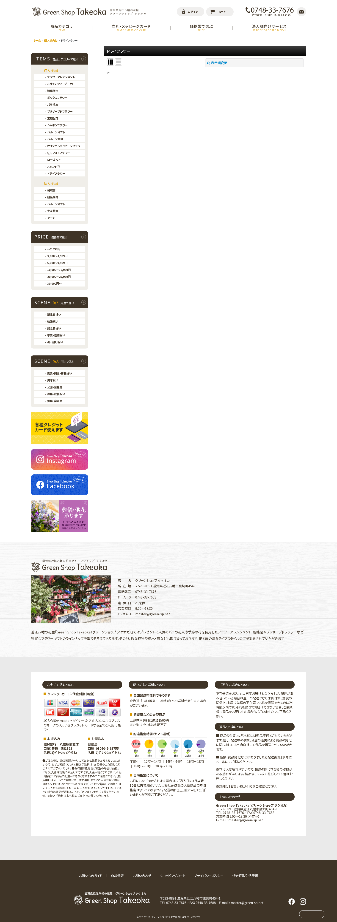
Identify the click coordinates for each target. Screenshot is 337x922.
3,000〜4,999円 (57, 256)
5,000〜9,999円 (57, 263)
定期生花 (52, 118)
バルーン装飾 (55, 139)
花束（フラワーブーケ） (60, 84)
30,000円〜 (54, 283)
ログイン (193, 12)
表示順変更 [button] (219, 62)
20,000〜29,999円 (59, 276)
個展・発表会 (54, 401)
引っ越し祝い (55, 342)
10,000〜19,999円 (59, 270)
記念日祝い (54, 328)
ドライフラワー (56, 173)
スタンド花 (53, 166)
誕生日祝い (54, 314)
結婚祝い (52, 321)
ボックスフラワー (57, 97)
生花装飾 (52, 211)
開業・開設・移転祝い (59, 373)
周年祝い (52, 380)
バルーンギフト (56, 132)
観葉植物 (52, 91)
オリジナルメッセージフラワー (65, 146)
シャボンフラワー (57, 125)
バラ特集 (52, 104)
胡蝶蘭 (51, 190)
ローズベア (54, 160)
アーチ (51, 218)
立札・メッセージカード (131, 27)
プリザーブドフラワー (60, 111)
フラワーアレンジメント (61, 77)
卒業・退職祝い (56, 335)
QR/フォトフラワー (58, 153)
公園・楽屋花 (54, 387)
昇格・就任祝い (56, 394)
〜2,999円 (53, 249)
